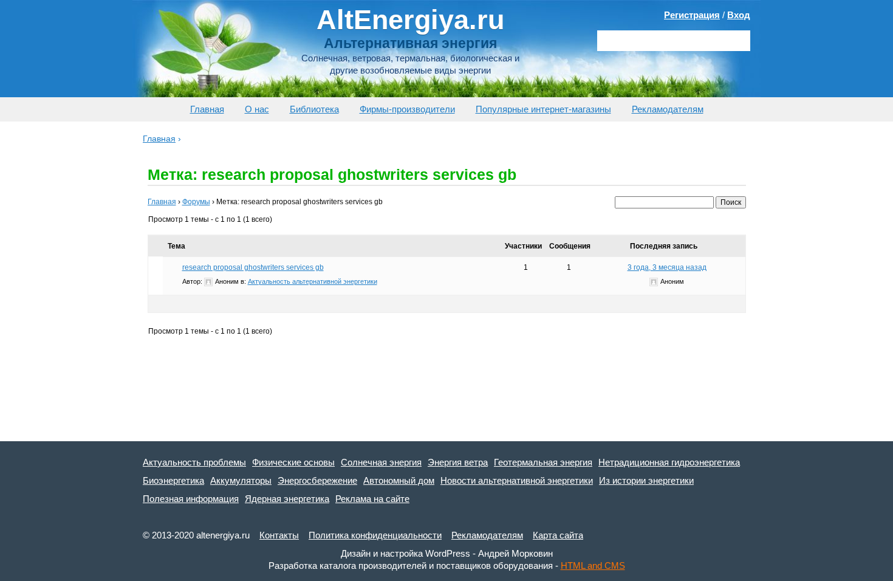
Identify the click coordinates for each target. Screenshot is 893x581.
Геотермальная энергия (543, 462)
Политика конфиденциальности (375, 535)
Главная (207, 109)
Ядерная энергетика (287, 498)
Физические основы (293, 462)
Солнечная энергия (381, 462)
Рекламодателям (667, 109)
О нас (257, 109)
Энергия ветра (458, 462)
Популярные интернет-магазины (543, 109)
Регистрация (692, 15)
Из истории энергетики (646, 480)
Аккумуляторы (241, 480)
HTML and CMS (593, 565)
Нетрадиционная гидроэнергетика (669, 462)
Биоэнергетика (173, 480)
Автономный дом (398, 480)
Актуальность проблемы (194, 462)
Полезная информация (191, 498)
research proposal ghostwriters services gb (253, 267)
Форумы (196, 202)
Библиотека (314, 109)
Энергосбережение (317, 480)
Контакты (279, 535)
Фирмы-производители (407, 109)
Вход (738, 15)
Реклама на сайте (372, 498)
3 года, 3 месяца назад (667, 267)
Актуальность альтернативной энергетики (312, 281)
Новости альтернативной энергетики (516, 480)
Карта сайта (558, 535)
